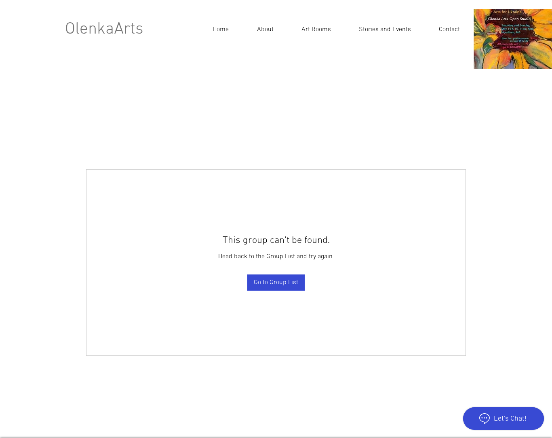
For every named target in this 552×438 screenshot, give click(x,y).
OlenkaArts (104, 29)
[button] (385, 29)
